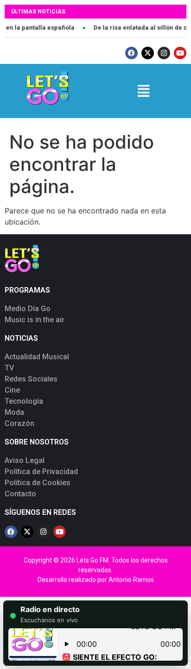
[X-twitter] (147, 53)
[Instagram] (164, 53)
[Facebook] (131, 53)
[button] (143, 91)
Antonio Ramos (131, 579)
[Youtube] (180, 53)
